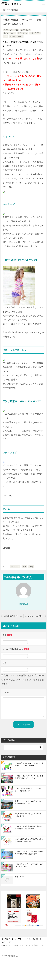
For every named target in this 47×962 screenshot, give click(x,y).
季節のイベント (9, 33)
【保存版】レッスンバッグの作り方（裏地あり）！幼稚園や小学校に (29, 764)
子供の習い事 (25, 30)
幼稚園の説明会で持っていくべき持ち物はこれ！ (14, 616)
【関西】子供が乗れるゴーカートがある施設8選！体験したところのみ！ (29, 777)
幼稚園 (12, 36)
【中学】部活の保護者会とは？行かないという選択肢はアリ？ (29, 790)
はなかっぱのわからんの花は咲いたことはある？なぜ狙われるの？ (29, 840)
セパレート (15, 567)
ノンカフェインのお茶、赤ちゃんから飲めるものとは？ (35, 616)
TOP (12, 939)
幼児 (5, 36)
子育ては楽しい (12, 3)
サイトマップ (19, 877)
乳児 (16, 30)
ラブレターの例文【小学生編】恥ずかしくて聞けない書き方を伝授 (29, 827)
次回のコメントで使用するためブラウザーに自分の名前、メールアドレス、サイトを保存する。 (22, 679)
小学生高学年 (35, 33)
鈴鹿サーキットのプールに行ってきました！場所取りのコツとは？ (29, 802)
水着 (31, 567)
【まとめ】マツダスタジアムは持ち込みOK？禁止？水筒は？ (29, 865)
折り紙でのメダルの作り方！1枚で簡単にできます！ (29, 815)
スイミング (8, 30)
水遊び (20, 36)
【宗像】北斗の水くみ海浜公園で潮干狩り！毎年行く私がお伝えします (29, 853)
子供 (24, 567)
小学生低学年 (22, 33)
